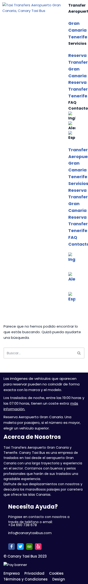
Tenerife (77, 37)
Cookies (56, 573)
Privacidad (34, 573)
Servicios (77, 43)
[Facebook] (11, 546)
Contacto (78, 108)
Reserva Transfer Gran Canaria (78, 65)
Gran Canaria (77, 26)
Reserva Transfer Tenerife (78, 89)
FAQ (72, 102)
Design (58, 579)
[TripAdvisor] (29, 546)
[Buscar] (79, 353)
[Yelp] (38, 546)
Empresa (12, 573)
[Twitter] (20, 546)
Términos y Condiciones (26, 579)
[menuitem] (77, 116)
